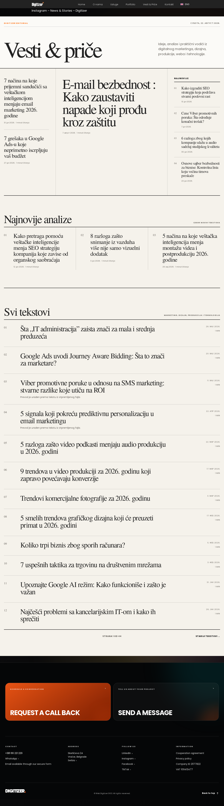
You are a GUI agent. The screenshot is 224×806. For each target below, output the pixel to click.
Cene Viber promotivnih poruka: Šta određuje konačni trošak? (199, 117)
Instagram (128, 758)
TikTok (126, 769)
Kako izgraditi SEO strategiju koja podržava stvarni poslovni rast (198, 92)
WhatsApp (11, 758)
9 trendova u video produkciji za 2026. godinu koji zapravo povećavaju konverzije (85, 474)
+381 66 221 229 (13, 753)
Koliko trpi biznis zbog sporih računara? (72, 544)
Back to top (208, 793)
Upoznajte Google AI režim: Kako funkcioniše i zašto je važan (93, 587)
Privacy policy (184, 758)
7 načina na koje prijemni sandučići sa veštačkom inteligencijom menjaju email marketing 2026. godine (25, 97)
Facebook (128, 764)
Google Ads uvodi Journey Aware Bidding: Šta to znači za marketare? (92, 359)
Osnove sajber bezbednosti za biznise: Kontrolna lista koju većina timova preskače (200, 169)
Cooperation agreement (190, 753)
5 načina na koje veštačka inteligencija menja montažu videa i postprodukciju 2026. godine (190, 247)
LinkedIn (127, 753)
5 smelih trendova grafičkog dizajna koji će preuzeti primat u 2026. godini (86, 521)
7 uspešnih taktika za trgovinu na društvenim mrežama (90, 564)
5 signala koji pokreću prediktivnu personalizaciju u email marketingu (87, 416)
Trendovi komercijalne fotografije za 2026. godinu (85, 498)
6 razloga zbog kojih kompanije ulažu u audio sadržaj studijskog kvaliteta (200, 142)
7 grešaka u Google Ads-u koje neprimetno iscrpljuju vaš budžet (26, 146)
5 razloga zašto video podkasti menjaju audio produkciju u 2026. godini (93, 447)
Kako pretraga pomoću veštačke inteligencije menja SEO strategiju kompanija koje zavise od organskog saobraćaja (40, 247)
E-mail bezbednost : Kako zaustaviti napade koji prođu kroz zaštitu (108, 102)
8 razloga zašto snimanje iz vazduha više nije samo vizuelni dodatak (115, 244)
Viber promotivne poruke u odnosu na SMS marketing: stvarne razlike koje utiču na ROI (92, 386)
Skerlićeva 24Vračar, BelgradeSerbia (77, 757)
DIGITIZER (15, 791)
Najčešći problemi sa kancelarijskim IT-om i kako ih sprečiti (87, 615)
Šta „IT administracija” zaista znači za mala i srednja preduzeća (87, 332)
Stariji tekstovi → (208, 636)
